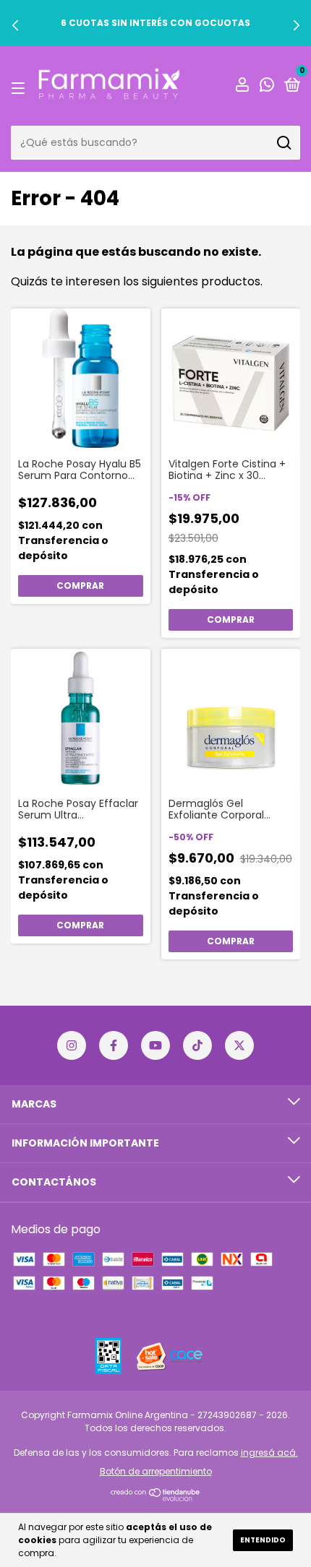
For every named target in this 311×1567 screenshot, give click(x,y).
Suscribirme (156, 452)
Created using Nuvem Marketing (155, 506)
